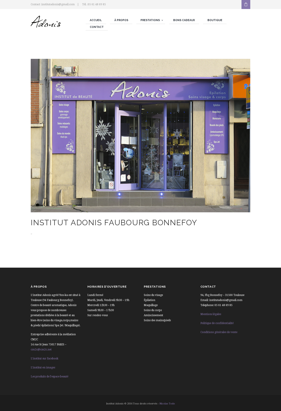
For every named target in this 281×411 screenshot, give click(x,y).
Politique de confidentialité (217, 323)
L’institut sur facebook (44, 358)
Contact (97, 27)
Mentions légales (210, 314)
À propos (121, 20)
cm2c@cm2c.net (41, 349)
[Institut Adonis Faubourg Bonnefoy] (140, 135)
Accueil (96, 20)
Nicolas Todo (167, 403)
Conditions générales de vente (218, 332)
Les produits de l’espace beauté (49, 376)
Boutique (214, 20)
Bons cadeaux (184, 20)
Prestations (150, 20)
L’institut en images (43, 367)
